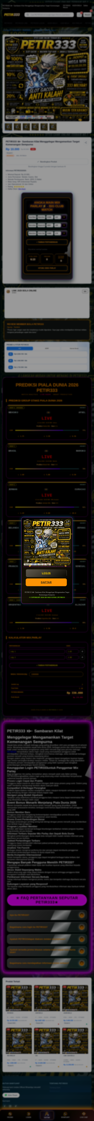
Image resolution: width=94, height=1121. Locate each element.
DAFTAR (46, 582)
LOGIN (46, 573)
